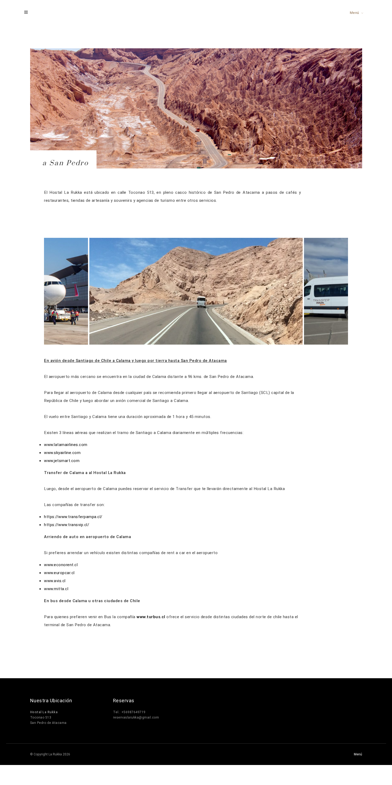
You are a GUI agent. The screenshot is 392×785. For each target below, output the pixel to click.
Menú (354, 12)
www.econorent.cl (61, 565)
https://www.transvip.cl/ (66, 525)
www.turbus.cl (151, 617)
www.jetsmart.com (61, 461)
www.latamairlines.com (65, 445)
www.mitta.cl (56, 589)
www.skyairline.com (62, 453)
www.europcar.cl (59, 573)
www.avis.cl (55, 581)
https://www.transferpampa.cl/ (73, 517)
